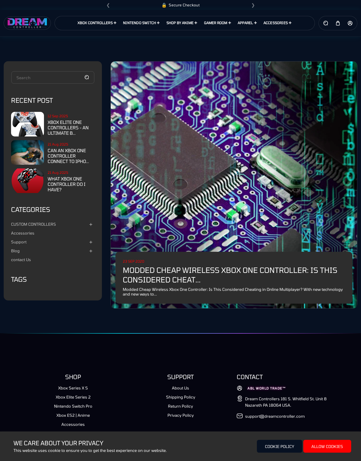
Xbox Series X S (73, 388)
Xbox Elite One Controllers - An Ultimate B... (68, 127)
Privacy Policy (180, 415)
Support (19, 241)
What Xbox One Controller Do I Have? (66, 184)
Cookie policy (279, 446)
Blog (15, 250)
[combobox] (52, 77)
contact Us (21, 259)
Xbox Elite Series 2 (73, 397)
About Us (180, 388)
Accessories (22, 233)
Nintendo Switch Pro (73, 406)
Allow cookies (327, 446)
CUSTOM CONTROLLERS (33, 224)
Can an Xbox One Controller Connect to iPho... (68, 156)
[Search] (86, 77)
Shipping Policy (180, 397)
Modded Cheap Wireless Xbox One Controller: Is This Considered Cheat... (230, 275)
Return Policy (180, 406)
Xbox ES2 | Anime (73, 415)
